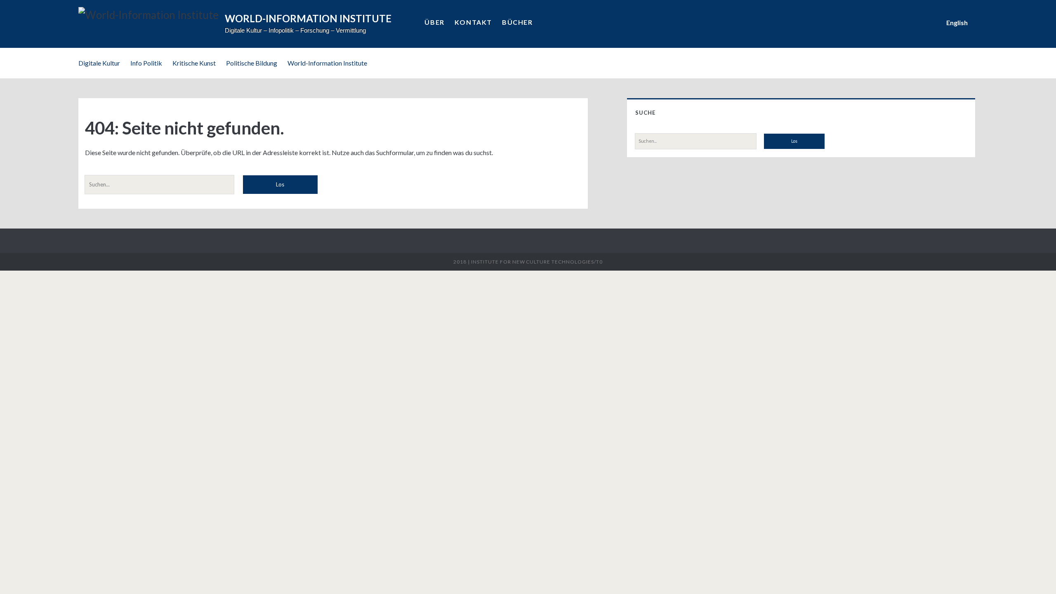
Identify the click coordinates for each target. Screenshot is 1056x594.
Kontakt (473, 22)
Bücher (517, 22)
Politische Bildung (251, 63)
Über (434, 22)
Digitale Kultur (99, 63)
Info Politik (146, 63)
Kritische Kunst (194, 63)
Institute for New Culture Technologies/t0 (536, 262)
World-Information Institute (327, 63)
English (957, 22)
